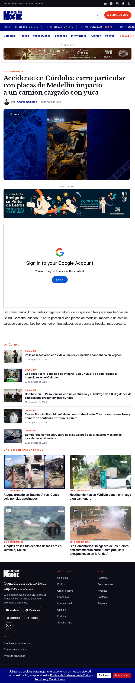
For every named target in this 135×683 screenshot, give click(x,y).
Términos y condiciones (17, 643)
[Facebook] (111, 3)
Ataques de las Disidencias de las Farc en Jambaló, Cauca (33, 548)
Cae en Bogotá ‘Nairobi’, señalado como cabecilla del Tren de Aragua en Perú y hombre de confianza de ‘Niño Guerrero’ (77, 416)
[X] (129, 3)
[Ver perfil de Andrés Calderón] (6, 102)
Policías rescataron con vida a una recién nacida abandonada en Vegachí (73, 355)
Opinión (96, 35)
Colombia (9, 35)
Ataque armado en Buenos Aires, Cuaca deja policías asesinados (31, 496)
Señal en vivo (64, 622)
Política (24, 35)
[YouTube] (105, 3)
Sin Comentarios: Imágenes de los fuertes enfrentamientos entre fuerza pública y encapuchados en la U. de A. (99, 550)
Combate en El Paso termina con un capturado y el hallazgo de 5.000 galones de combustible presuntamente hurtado (78, 396)
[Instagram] (117, 3)
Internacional (79, 35)
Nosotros (103, 577)
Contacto (103, 597)
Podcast (110, 35)
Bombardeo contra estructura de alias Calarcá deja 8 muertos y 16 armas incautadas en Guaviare (73, 436)
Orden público (41, 35)
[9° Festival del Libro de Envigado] (67, 203)
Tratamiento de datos (15, 649)
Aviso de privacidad (14, 655)
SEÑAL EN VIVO (119, 14)
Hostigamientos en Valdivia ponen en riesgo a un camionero (100, 496)
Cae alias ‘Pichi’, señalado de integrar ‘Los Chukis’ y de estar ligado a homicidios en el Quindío (71, 375)
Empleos (102, 603)
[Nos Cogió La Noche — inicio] (13, 15)
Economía (61, 35)
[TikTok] (123, 3)
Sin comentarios (14, 71)
